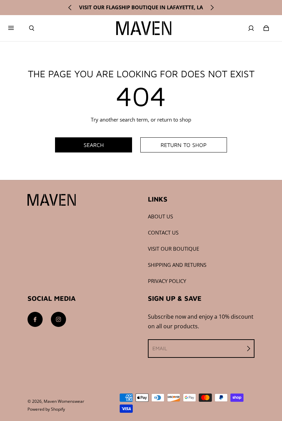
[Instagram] (58, 319)
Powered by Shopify (46, 409)
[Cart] (266, 28)
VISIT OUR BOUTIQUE (173, 248)
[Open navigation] (15, 28)
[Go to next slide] (212, 7)
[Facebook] (35, 319)
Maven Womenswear (64, 401)
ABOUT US (160, 216)
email (159, 348)
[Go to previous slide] (70, 7)
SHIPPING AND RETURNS (177, 265)
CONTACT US (163, 232)
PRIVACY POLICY (167, 281)
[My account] (251, 28)
